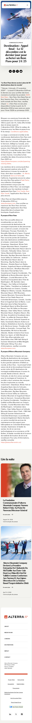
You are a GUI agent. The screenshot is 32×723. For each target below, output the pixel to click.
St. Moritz (26, 173)
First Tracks (21, 191)
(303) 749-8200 (8, 668)
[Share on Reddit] (21, 71)
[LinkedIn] (10, 714)
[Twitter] (16, 714)
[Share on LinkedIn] (10, 71)
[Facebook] (22, 714)
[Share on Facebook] (18, 71)
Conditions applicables (19, 132)
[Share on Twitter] (14, 71)
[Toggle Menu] (27, 5)
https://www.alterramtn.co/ (11, 442)
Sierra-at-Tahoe (16, 176)
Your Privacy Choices (17, 706)
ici (7, 104)
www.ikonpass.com (8, 203)
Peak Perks (25, 180)
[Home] (11, 5)
